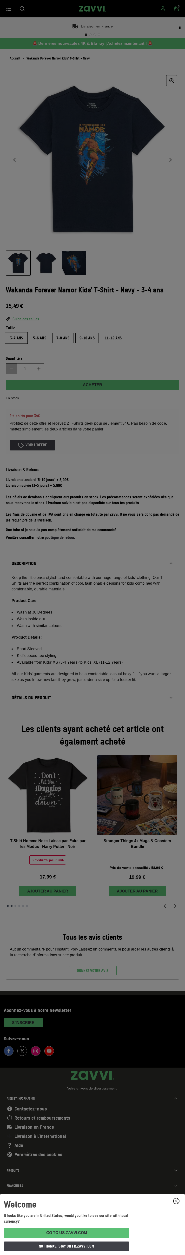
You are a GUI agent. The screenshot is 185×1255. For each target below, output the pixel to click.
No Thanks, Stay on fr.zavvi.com (66, 1246)
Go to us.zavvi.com (66, 1233)
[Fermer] (176, 1201)
